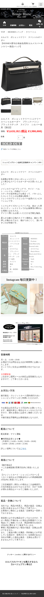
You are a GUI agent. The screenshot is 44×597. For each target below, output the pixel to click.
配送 (30, 25)
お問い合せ (39, 25)
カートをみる (33, 6)
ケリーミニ (31, 32)
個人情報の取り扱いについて (10, 593)
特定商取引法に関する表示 (28, 593)
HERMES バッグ (15, 32)
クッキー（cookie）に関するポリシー (21, 554)
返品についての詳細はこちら (12, 149)
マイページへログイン (22, 6)
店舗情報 (13, 25)
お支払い (22, 25)
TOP (4, 25)
